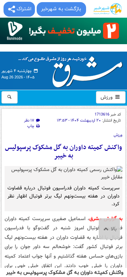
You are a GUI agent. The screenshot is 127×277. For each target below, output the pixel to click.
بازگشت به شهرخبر (61, 9)
